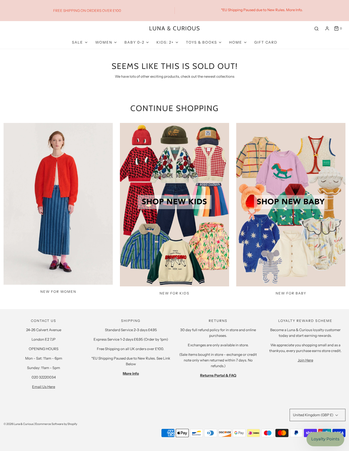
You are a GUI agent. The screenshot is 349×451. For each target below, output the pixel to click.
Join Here (305, 360)
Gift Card (265, 42)
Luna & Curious (174, 28)
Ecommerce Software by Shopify (56, 424)
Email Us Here (43, 386)
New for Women (58, 291)
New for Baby (291, 293)
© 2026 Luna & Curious (18, 424)
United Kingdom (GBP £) (313, 415)
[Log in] (327, 28)
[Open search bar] (316, 28)
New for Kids (174, 293)
